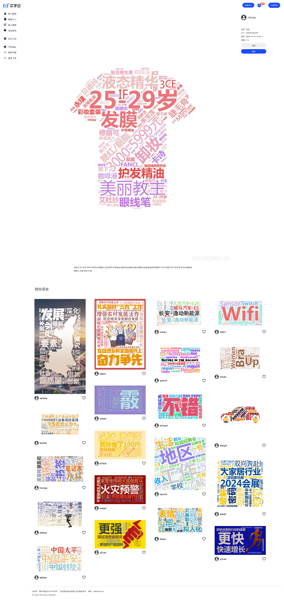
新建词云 (248, 5)
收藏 (253, 45)
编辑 (253, 51)
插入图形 (12, 24)
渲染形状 (12, 30)
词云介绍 (12, 38)
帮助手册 (12, 52)
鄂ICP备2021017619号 (48, 591)
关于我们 (35, 594)
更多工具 (12, 58)
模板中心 (12, 19)
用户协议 (43, 594)
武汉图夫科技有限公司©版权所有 (72, 591)
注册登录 (274, 5)
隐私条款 (52, 594)
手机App (12, 46)
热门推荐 (12, 13)
